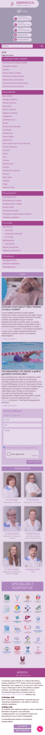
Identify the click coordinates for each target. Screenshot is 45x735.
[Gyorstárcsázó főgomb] (40, 729)
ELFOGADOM (22, 726)
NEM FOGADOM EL (22, 730)
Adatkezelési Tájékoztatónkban (13, 694)
